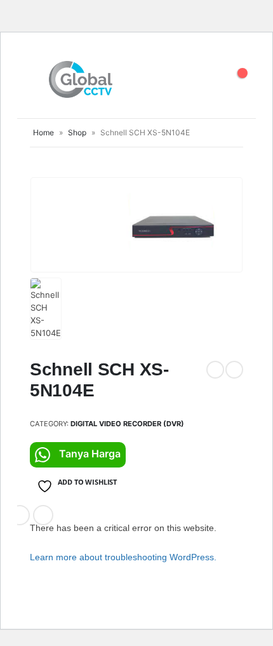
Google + (20, 515)
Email (43, 515)
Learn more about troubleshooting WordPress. (123, 557)
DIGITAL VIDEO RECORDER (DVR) (127, 423)
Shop (77, 132)
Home (43, 132)
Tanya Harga (90, 453)
